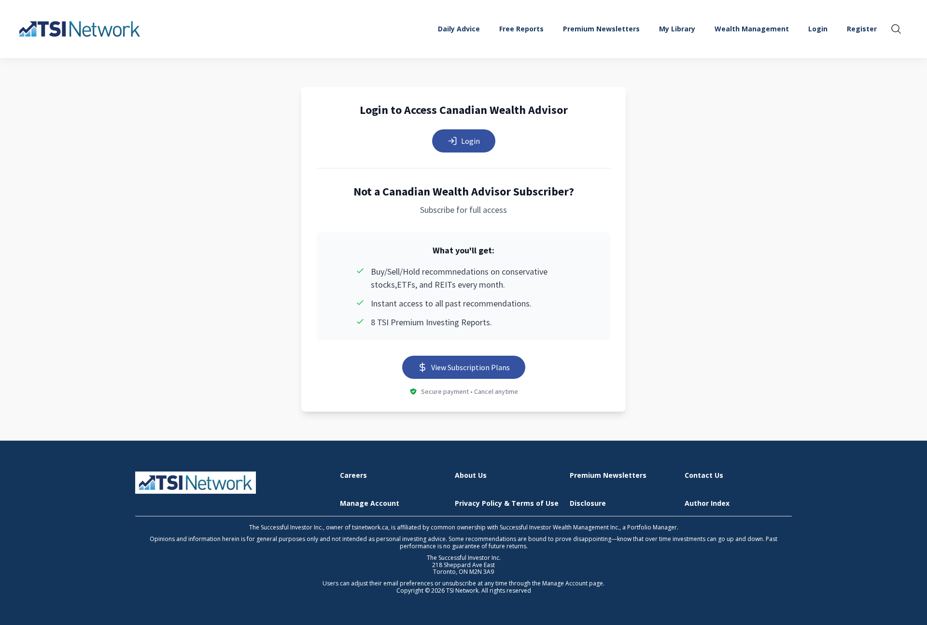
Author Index (707, 504)
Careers (353, 476)
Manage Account (369, 504)
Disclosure (588, 504)
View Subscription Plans (470, 367)
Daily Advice (459, 28)
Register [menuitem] (862, 28)
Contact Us (704, 476)
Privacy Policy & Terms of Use (507, 504)
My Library (677, 28)
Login (470, 141)
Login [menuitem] (818, 28)
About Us (471, 476)
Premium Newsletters (601, 28)
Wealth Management (752, 28)
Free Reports (521, 28)
